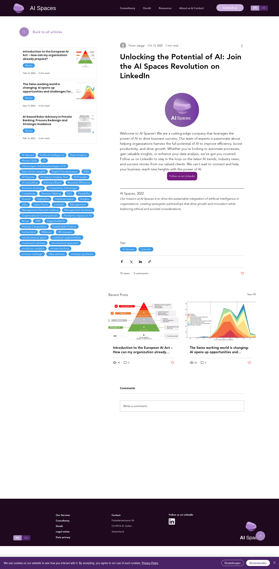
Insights (84, 199)
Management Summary (78, 210)
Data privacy (63, 537)
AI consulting (30, 182)
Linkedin (146, 249)
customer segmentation (67, 237)
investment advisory (33, 243)
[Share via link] (149, 261)
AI (44, 160)
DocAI (59, 526)
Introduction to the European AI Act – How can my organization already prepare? (143, 349)
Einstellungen (233, 563)
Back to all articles (47, 32)
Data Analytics (78, 155)
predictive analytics (33, 248)
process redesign (32, 254)
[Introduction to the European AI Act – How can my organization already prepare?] (143, 321)
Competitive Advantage (63, 188)
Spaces (251, 537)
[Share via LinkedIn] (140, 261)
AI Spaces (43, 8)
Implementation (64, 199)
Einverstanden (258, 563)
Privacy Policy (150, 563)
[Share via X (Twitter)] (131, 261)
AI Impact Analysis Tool (54, 177)
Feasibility (84, 193)
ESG (69, 193)
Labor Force (41, 204)
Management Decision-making (40, 210)
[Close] (274, 563)
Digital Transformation (65, 171)
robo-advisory (57, 254)
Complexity (28, 193)
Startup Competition (34, 226)
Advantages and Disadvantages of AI (44, 166)
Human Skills (29, 160)
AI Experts (28, 177)
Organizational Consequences (40, 215)
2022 (86, 171)
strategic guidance (82, 254)
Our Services (63, 515)
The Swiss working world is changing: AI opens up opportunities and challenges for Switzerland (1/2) (219, 349)
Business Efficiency (79, 182)
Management (78, 204)
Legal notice (62, 531)
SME (38, 221)
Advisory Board (53, 182)
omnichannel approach (65, 243)
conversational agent (34, 237)
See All (251, 294)
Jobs (25, 204)
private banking (59, 248)
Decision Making (51, 193)
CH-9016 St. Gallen (122, 525)
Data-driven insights (34, 171)
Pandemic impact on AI (78, 215)
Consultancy (62, 520)
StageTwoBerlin (56, 221)
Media (28, 65)
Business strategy (32, 188)
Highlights (43, 199)
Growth (26, 199)
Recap (25, 221)
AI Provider (80, 177)
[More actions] (242, 45)
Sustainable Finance (64, 226)
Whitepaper (65, 232)
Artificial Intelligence (52, 155)
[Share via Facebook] (122, 261)
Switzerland (28, 232)
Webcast (47, 232)
